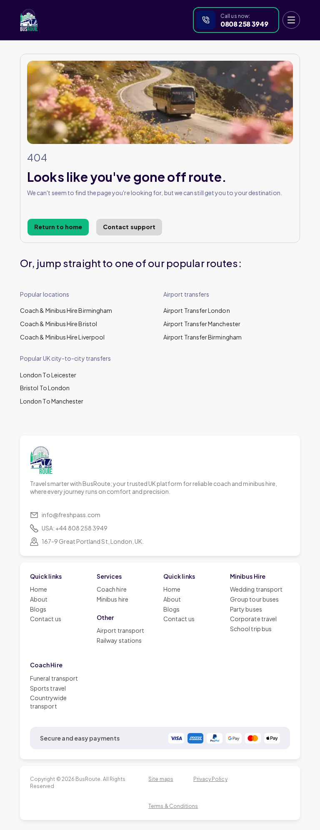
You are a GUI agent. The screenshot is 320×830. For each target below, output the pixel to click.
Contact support (129, 226)
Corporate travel (253, 618)
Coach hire (112, 589)
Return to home (58, 226)
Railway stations (119, 640)
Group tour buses (254, 599)
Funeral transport (54, 678)
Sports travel (48, 688)
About (39, 599)
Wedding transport (256, 589)
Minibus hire (112, 599)
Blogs (38, 609)
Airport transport (120, 630)
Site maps (160, 779)
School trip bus (251, 628)
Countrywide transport (48, 702)
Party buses (246, 609)
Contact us (45, 618)
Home (38, 589)
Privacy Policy (210, 779)
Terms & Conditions (173, 806)
